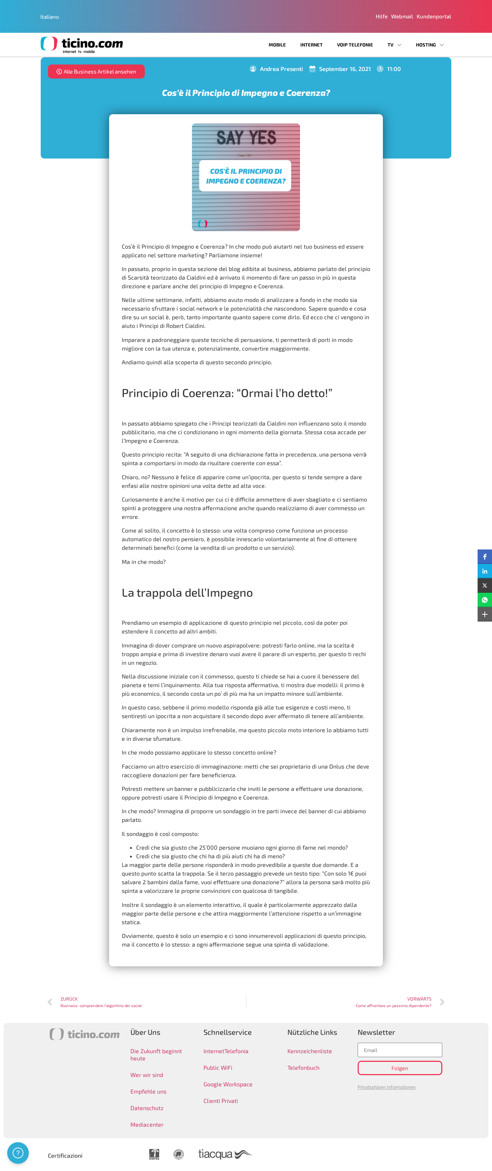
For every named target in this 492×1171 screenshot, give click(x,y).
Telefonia (236, 1050)
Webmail (402, 16)
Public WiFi (217, 1067)
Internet (311, 45)
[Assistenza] (18, 1153)
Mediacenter (147, 1124)
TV (390, 45)
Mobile (277, 45)
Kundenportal (434, 16)
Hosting (426, 45)
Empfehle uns (148, 1091)
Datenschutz (147, 1107)
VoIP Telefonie (355, 45)
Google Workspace (227, 1084)
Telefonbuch (303, 1067)
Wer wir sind (146, 1074)
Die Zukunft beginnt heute (156, 1054)
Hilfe (382, 16)
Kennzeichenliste (309, 1050)
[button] (485, 556)
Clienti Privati (220, 1100)
